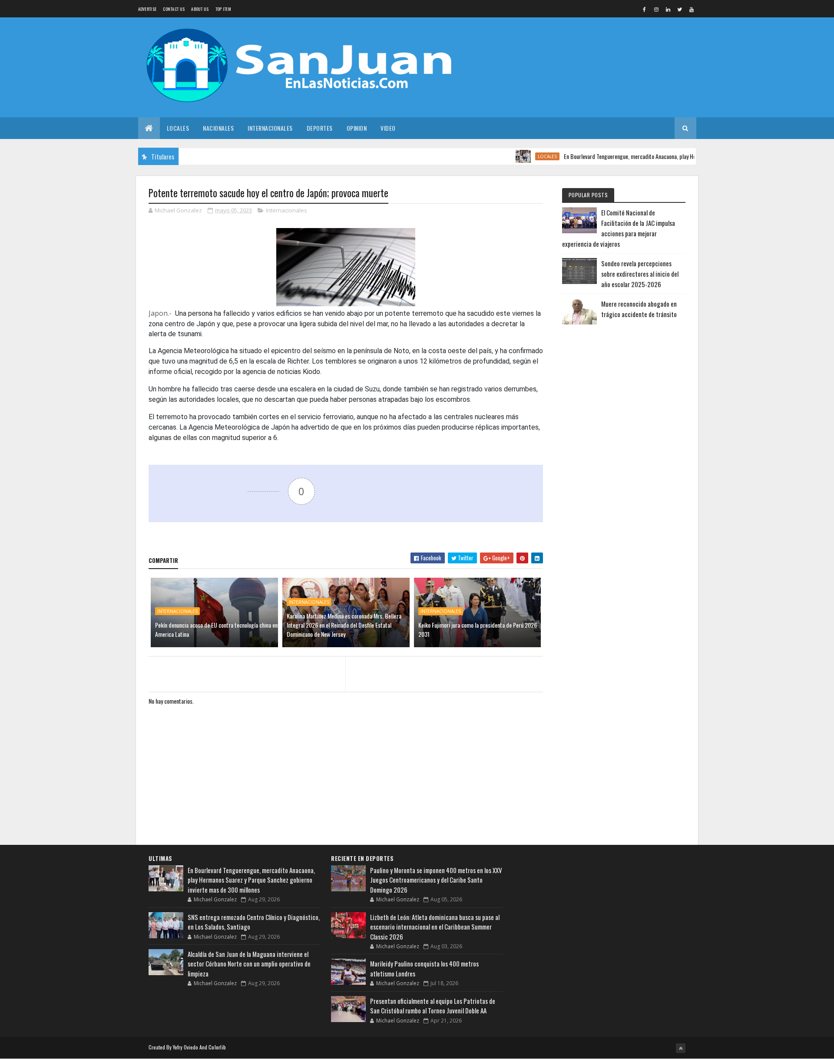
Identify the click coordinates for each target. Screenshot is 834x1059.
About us (199, 9)
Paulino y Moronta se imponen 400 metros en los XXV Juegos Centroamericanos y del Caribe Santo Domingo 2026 (436, 879)
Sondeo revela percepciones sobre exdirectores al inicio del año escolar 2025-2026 (639, 273)
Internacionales (270, 127)
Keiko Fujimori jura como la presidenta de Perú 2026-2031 (478, 629)
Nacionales (218, 127)
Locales (178, 127)
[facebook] (644, 9)
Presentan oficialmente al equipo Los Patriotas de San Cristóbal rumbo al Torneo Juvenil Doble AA (432, 1006)
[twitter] (680, 9)
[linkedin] (668, 9)
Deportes (320, 127)
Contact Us (174, 9)
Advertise (147, 9)
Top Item (223, 9)
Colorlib (217, 1047)
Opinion (357, 127)
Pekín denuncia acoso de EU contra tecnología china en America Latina (216, 629)
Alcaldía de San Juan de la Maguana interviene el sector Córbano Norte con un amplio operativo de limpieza (249, 963)
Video (388, 127)
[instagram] (656, 9)
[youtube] (691, 9)
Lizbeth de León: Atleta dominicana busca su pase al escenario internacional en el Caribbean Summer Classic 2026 (435, 926)
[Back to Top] (680, 1048)
